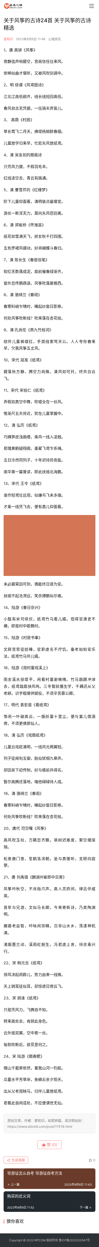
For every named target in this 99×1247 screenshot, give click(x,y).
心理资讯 (54, 39)
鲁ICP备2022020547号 (74, 1240)
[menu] (92, 6)
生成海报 (18, 1160)
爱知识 (8, 39)
